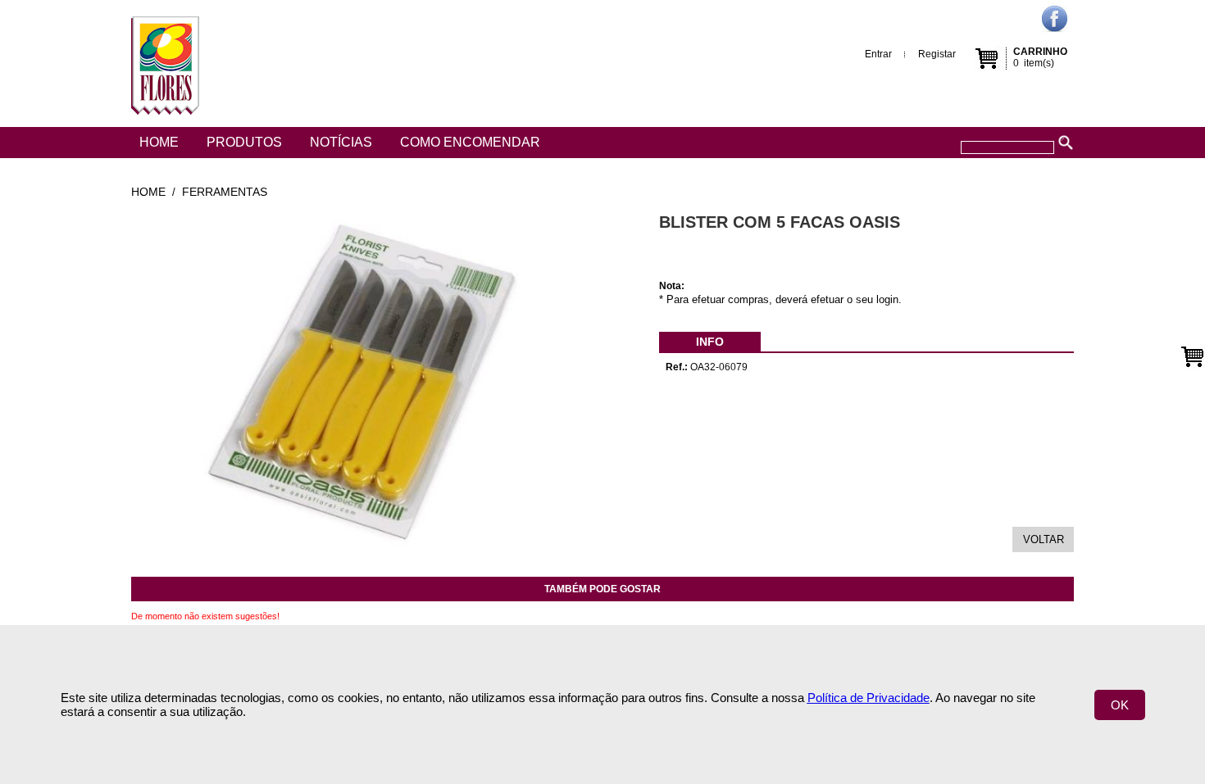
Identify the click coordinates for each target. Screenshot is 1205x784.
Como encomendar (470, 142)
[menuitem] (710, 341)
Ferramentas (224, 191)
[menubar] (710, 341)
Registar (937, 54)
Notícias (341, 142)
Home (159, 142)
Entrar (878, 54)
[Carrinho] (1192, 356)
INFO (710, 341)
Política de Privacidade (868, 698)
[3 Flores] (165, 63)
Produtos (244, 142)
